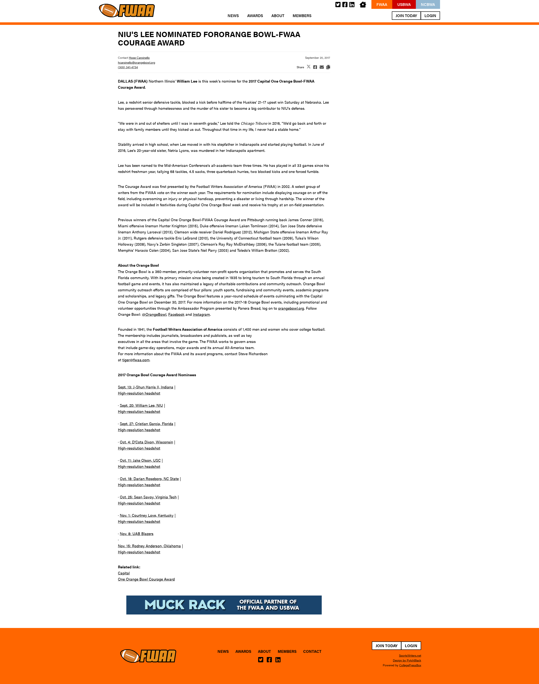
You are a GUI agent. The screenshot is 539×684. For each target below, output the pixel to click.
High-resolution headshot (139, 393)
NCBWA (428, 4)
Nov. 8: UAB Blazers (136, 533)
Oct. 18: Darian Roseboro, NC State (149, 478)
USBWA (404, 4)
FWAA (381, 4)
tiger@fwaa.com (135, 359)
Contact (312, 651)
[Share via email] (322, 67)
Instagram (201, 314)
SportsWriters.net (410, 655)
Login (430, 15)
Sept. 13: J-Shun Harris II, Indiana (145, 387)
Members (302, 15)
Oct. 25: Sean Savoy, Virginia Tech (148, 496)
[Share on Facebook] (315, 67)
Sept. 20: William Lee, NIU (141, 405)
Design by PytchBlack (407, 660)
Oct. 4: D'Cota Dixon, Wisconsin (146, 441)
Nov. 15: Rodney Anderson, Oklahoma (149, 545)
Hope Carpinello (139, 57)
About (277, 15)
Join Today (406, 15)
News (233, 15)
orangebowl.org (291, 308)
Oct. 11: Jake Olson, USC (140, 460)
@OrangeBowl (154, 314)
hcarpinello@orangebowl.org (136, 62)
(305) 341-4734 (128, 67)
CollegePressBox (410, 665)
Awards (255, 15)
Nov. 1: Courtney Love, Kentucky (146, 515)
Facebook (176, 314)
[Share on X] (309, 66)
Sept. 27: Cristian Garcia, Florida (146, 423)
